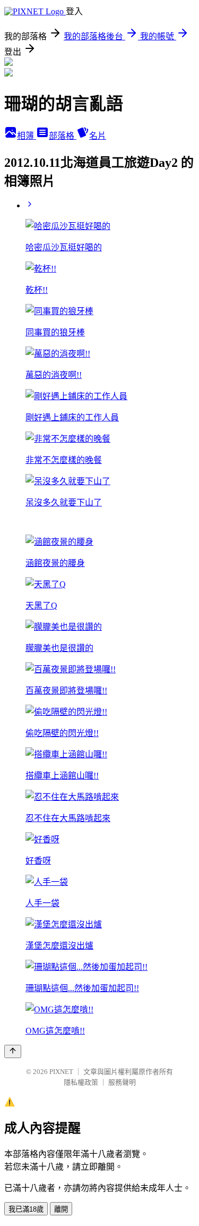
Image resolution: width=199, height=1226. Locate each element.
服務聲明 (122, 1082)
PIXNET (61, 1072)
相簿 (26, 135)
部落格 (62, 135)
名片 (97, 135)
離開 (61, 1209)
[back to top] (12, 1051)
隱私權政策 (81, 1082)
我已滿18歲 (26, 1209)
